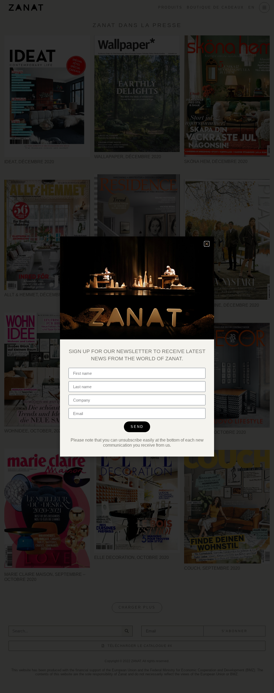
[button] (207, 244)
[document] (137, 346)
